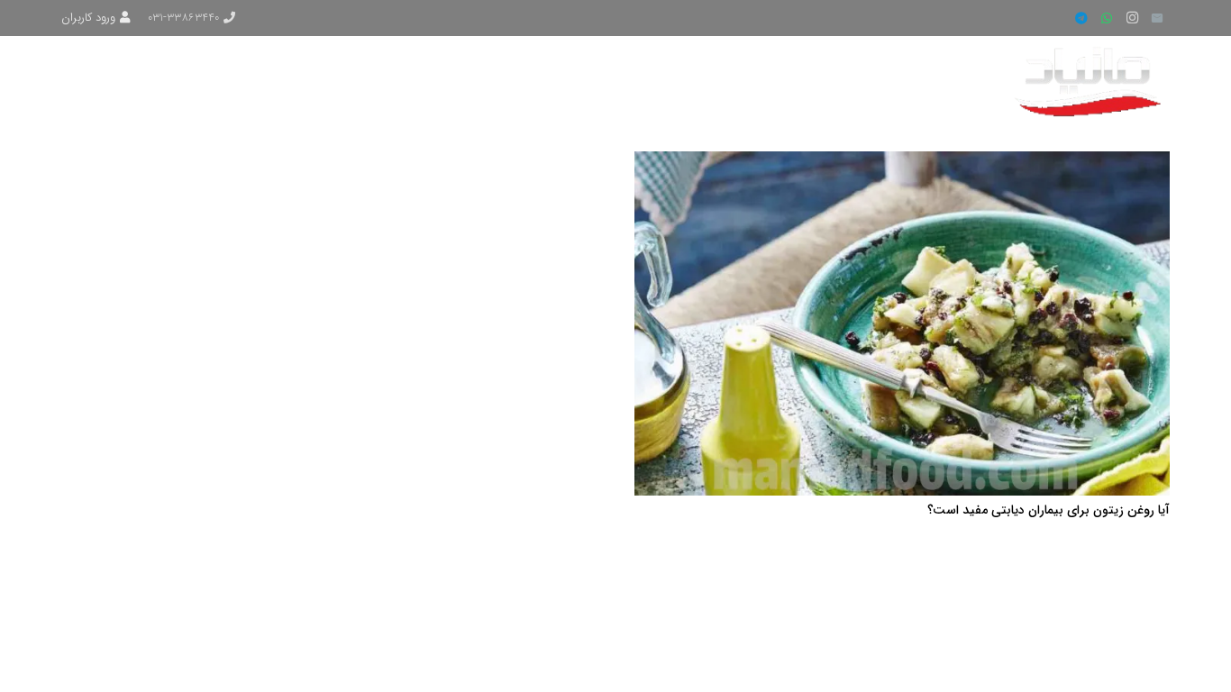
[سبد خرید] (87, 81)
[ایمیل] (1157, 18)
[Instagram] (1131, 18)
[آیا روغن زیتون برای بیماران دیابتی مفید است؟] (902, 162)
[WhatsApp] (1106, 18)
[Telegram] (1081, 18)
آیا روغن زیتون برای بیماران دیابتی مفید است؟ (1048, 510)
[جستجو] (131, 80)
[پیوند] (1091, 81)
